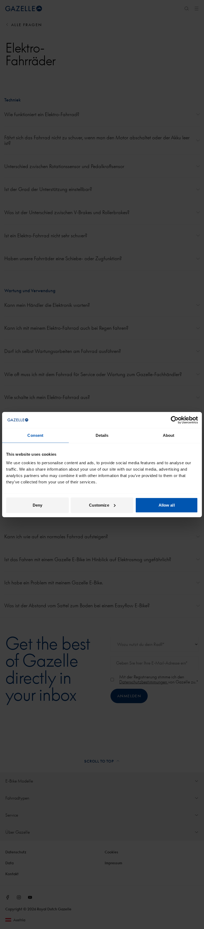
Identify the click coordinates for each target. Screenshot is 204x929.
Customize (99, 505)
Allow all (167, 505)
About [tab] (169, 435)
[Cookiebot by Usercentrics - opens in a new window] (174, 420)
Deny (37, 505)
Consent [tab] (35, 435)
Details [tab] (102, 435)
